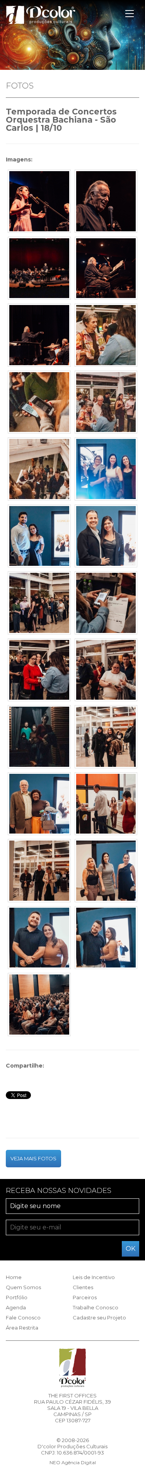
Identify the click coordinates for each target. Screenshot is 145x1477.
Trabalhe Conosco (95, 1307)
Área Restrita (22, 1327)
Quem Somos (23, 1287)
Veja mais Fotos (33, 1158)
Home (14, 1277)
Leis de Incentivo (94, 1277)
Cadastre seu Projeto (99, 1317)
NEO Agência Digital (72, 1462)
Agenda (16, 1307)
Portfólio (16, 1297)
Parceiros (85, 1297)
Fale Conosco (23, 1317)
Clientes (83, 1287)
